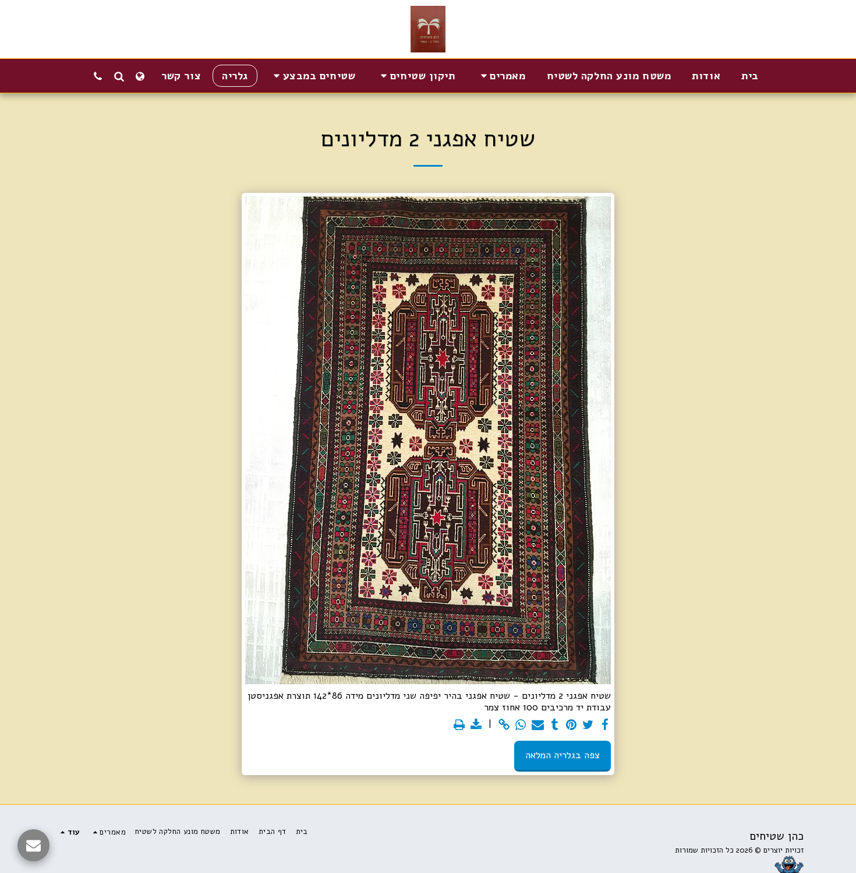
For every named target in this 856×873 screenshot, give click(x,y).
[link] (504, 725)
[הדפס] (459, 725)
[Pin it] (571, 725)
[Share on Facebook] (605, 725)
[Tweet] (588, 725)
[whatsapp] (521, 725)
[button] (501, 76)
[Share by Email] (538, 725)
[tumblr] (555, 725)
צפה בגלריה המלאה (562, 755)
